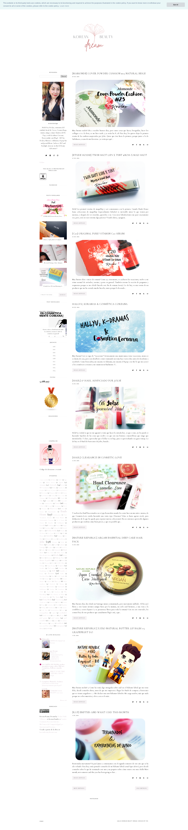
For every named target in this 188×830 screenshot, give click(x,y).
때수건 (42, 628)
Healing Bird (57, 528)
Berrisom (44, 493)
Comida (48, 501)
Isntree (60, 536)
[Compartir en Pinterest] (140, 144)
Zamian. (65, 607)
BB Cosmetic (44, 488)
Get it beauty (60, 520)
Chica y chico (61, 495)
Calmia (53, 495)
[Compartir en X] (132, 144)
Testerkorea (57, 592)
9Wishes (53, 480)
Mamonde (57, 550)
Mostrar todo (63, 700)
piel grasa (43, 618)
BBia (54, 488)
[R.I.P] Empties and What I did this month (100, 712)
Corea (55, 501)
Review (51, 573)
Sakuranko (45, 639)
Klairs (42, 545)
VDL (58, 602)
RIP (53, 571)
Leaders (50, 547)
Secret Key (56, 579)
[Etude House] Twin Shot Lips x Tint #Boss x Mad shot (109, 155)
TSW (41, 592)
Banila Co (61, 488)
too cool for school (46, 626)
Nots (41, 563)
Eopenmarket (52, 512)
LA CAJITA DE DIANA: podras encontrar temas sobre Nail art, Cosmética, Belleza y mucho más (53, 667)
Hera (43, 531)
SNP (41, 579)
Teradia (49, 592)
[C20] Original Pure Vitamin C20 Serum (98, 233)
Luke (43, 550)
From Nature (60, 518)
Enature (42, 512)
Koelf (55, 545)
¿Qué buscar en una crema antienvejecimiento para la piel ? (52, 684)
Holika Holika (52, 531)
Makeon (50, 550)
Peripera (61, 566)
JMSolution (48, 539)
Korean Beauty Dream (50, 651)
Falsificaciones (57, 515)
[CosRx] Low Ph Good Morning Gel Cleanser (54, 286)
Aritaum (42, 485)
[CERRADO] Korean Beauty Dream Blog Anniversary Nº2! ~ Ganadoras (54, 216)
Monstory (50, 558)
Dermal (50, 506)
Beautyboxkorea (63, 490)
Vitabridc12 (50, 605)
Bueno (65, 493)
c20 (63, 610)
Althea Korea (50, 482)
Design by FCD (143, 821)
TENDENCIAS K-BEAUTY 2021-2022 (56, 692)
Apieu (61, 482)
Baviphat (42, 490)
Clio (41, 501)
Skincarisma (43, 586)
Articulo (53, 485)
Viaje (43, 605)
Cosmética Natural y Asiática (52, 682)
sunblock (60, 623)
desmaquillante (44, 613)
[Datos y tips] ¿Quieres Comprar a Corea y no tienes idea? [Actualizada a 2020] (54, 239)
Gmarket (50, 523)
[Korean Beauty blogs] (53, 399)
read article (79, 144)
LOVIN (44, 689)
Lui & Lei (64, 547)
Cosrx (57, 503)
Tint (65, 597)
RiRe (62, 573)
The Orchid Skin (44, 597)
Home (41, 821)
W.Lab (57, 605)
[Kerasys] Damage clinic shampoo (53, 263)
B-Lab (63, 485)
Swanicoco (61, 589)
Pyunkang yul (44, 571)
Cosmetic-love (48, 503)
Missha (56, 555)
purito (56, 621)
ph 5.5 (61, 615)
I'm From (50, 533)
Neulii (63, 560)
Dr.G (65, 506)
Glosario (42, 523)
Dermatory (57, 506)
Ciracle (63, 498)
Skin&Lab (52, 584)
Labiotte (62, 545)
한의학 (48, 628)
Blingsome (52, 493)
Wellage (44, 607)
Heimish (65, 528)
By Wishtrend (45, 495)
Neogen (57, 560)
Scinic (47, 579)
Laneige (42, 547)
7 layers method (44, 480)
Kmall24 (49, 545)
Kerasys (54, 542)
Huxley (62, 531)
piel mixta (55, 618)
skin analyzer (63, 620)
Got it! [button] (175, 5)
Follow (42, 162)
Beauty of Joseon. (51, 490)
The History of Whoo (57, 594)
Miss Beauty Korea (45, 555)
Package (42, 566)
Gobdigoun (60, 523)
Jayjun (54, 539)
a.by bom (44, 610)
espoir (54, 613)
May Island (50, 552)
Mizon (65, 555)
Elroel (63, 508)
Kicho (62, 542)
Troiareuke (52, 602)
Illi (64, 533)
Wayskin (64, 605)
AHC (60, 480)
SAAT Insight (61, 576)
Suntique (52, 589)
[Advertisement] (21, 13)
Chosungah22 (52, 498)
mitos (54, 615)
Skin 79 (57, 581)
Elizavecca (53, 509)
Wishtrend (51, 607)
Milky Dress (61, 553)
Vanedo (65, 602)
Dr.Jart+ (44, 509)
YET (59, 607)
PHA (53, 563)
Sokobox (51, 587)
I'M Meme (42, 533)
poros (50, 621)
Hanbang (51, 525)
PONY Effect (61, 563)
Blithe (58, 493)
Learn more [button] (64, 6)
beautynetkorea (55, 610)
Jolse (42, 541)
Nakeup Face (59, 558)
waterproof (60, 626)
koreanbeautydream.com (48, 732)
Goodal (42, 525)
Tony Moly (47, 599)
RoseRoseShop (44, 576)
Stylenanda (61, 587)
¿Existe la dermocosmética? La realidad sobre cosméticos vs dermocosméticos (56, 657)
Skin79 (62, 584)
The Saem (56, 597)
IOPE (58, 533)
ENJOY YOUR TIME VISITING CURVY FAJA (57, 673)
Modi (43, 558)
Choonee (42, 498)
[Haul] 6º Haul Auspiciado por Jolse (96, 380)
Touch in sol (43, 602)
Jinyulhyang (62, 539)
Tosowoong (59, 600)
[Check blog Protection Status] (53, 176)
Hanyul (58, 525)
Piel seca (51, 568)
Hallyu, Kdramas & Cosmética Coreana (100, 304)
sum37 (52, 623)
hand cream (46, 615)
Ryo (53, 576)
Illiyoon (42, 536)
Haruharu (48, 528)
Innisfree (50, 536)
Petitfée (42, 568)
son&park (45, 623)
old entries (142, 788)
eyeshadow (63, 613)
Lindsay (57, 547)
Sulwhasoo (43, 589)
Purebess (62, 568)
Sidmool (49, 581)
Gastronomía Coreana (46, 520)
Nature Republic (45, 560)
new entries (79, 788)
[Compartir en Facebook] (136, 144)
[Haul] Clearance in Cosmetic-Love (97, 457)
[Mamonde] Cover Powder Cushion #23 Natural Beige (109, 73)
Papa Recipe (51, 566)
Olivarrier (47, 563)
